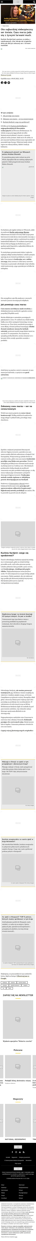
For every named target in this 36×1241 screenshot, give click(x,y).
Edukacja (5, 982)
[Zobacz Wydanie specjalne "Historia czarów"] (18, 1019)
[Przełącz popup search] (34, 2)
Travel (9, 988)
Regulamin (14, 1157)
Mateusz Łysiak (6, 75)
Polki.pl (3, 1193)
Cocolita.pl (4, 1198)
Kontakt (8, 1157)
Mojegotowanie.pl (23, 1187)
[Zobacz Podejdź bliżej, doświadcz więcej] (18, 1066)
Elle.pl (2, 1185)
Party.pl (21, 1190)
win (11, 693)
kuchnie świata (22, 982)
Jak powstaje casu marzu (11, 116)
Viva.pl (3, 1195)
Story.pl (21, 1198)
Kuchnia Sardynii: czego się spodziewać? (16, 122)
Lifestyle (5, 985)
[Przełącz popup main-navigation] (2, 2)
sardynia (25, 985)
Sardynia (14, 126)
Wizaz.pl (21, 1195)
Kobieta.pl (3, 1187)
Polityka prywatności (24, 1157)
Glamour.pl (21, 1185)
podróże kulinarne (15, 985)
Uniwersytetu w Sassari (17, 484)
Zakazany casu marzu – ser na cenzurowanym (18, 119)
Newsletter (29, 1160)
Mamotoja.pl (4, 1190)
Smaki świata (6, 26)
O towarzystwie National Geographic (14, 1160)
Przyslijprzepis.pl (23, 1193)
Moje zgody (18, 1163)
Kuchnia (13, 982)
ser (3, 988)
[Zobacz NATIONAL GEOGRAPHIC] (18, 1120)
